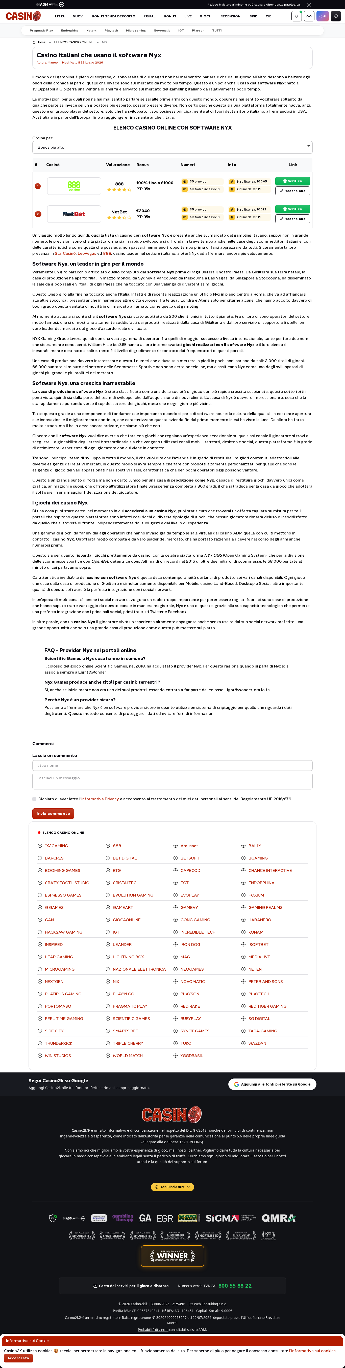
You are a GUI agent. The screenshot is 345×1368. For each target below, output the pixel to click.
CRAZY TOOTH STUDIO (66, 882)
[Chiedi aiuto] (336, 16)
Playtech (111, 30)
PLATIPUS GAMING (62, 994)
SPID (254, 16)
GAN (49, 919)
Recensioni (230, 16)
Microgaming (136, 30)
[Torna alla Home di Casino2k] (24, 16)
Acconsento (18, 1358)
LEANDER (122, 944)
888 (107, 253)
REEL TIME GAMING (63, 1018)
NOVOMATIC (192, 981)
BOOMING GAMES (62, 870)
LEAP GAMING (58, 957)
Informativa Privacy (100, 799)
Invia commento (53, 813)
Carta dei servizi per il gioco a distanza (134, 1285)
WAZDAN (257, 1043)
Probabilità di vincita (153, 1329)
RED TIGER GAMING (267, 1006)
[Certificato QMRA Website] (279, 1218)
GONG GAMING (195, 919)
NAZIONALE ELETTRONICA (139, 969)
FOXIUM (256, 895)
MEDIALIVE (259, 957)
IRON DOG (190, 944)
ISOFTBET (258, 944)
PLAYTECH (258, 994)
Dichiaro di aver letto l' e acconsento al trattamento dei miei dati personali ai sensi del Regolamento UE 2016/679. (165, 799)
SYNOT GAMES (195, 1031)
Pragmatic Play (41, 30)
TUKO (185, 1043)
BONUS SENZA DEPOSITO (113, 16)
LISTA (60, 16)
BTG (116, 870)
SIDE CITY (54, 1031)
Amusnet (189, 845)
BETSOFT (190, 858)
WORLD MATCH (127, 1055)
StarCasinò (65, 253)
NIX (115, 981)
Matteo (53, 62)
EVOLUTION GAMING (132, 895)
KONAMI (256, 932)
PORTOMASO (57, 1006)
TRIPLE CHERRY (127, 1043)
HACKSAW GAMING (63, 932)
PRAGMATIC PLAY (129, 1006)
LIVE (188, 16)
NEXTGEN (53, 981)
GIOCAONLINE (126, 919)
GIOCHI (206, 16)
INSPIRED (53, 944)
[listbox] (172, 147)
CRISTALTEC (124, 882)
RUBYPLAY (190, 1018)
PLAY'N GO (123, 994)
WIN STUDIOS (57, 1055)
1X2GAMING (56, 845)
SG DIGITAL (259, 1018)
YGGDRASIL (191, 1055)
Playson (198, 30)
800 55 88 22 (235, 1285)
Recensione (294, 191)
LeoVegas (87, 253)
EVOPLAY (189, 895)
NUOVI (78, 16)
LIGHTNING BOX (128, 957)
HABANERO (259, 919)
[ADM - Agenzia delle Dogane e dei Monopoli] (74, 1218)
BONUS (170, 16)
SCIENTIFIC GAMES (131, 1018)
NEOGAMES (192, 969)
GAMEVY (189, 907)
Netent (91, 30)
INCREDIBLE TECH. (198, 932)
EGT (184, 882)
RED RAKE (190, 1006)
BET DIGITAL (124, 858)
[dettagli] (74, 185)
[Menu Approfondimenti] (309, 16)
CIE (268, 16)
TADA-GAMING (262, 1031)
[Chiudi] (309, 5)
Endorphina (69, 30)
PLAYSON (189, 994)
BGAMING (258, 858)
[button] (296, 16)
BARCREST (55, 858)
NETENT (256, 969)
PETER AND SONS (265, 981)
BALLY (254, 845)
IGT (181, 30)
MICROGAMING (59, 969)
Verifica (295, 181)
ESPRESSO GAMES (63, 895)
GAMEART (122, 907)
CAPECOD (190, 870)
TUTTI (217, 30)
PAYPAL (149, 16)
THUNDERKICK (58, 1043)
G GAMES (54, 907)
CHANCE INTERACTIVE (270, 870)
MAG (185, 957)
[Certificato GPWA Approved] (189, 1218)
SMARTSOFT (125, 1031)
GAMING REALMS (265, 907)
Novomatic (162, 30)
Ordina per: (42, 138)
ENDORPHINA (261, 882)
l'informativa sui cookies (312, 1350)
